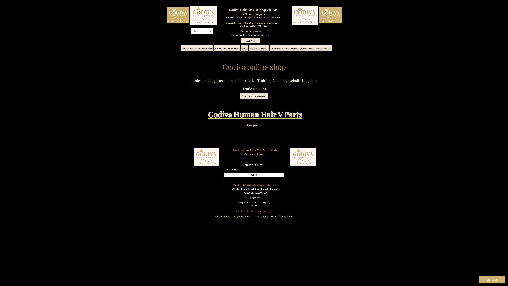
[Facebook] (256, 205)
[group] (254, 133)
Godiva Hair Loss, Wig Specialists (255, 150)
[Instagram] (252, 205)
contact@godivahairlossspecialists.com (250, 34)
